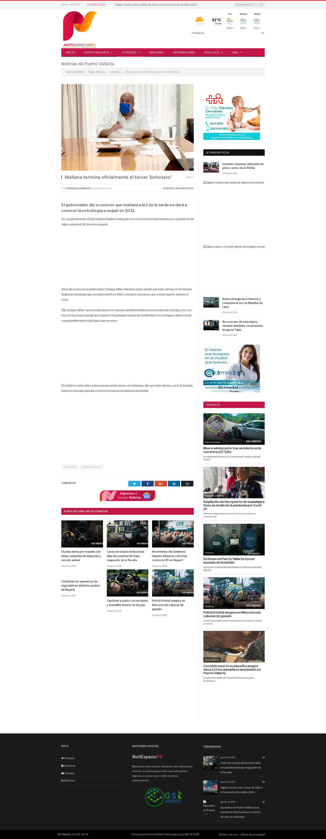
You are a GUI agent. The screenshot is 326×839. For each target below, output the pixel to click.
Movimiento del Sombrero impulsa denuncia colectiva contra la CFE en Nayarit (169, 556)
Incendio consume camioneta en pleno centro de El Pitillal (243, 166)
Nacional (157, 52)
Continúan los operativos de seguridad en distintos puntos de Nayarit (80, 585)
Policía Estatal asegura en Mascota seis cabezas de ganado (168, 605)
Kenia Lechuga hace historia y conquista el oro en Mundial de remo (242, 303)
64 (263, 757)
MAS (235, 52)
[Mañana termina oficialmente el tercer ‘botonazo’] (127, 128)
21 (263, 802)
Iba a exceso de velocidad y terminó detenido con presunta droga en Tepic (242, 326)
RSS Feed (69, 780)
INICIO (70, 52)
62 (263, 782)
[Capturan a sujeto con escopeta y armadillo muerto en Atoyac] (127, 583)
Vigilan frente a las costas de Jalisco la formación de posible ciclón (156, 4)
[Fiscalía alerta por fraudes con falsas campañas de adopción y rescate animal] (82, 534)
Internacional (184, 52)
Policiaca (212, 52)
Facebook (69, 765)
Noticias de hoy (185, 188)
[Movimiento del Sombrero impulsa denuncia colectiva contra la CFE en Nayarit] (173, 534)
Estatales (129, 52)
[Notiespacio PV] (80, 29)
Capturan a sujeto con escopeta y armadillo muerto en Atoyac (127, 603)
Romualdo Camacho (78, 188)
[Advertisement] (127, 258)
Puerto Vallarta (96, 52)
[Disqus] (127, 673)
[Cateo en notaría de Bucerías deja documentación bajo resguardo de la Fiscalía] (127, 534)
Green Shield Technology (163, 834)
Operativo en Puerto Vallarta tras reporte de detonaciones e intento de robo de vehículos (240, 812)
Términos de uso (228, 834)
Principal (69, 758)
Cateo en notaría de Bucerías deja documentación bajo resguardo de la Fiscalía (125, 556)
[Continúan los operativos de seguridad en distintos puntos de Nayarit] (82, 573)
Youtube (69, 773)
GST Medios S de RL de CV (73, 834)
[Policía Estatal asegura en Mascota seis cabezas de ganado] (173, 583)
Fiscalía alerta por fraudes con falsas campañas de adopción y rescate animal (81, 556)
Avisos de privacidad (253, 834)
